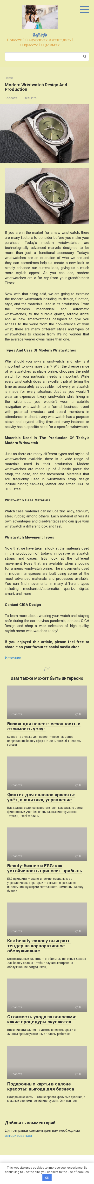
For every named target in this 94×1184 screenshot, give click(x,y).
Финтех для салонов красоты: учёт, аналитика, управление (41, 797)
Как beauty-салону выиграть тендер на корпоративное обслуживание (39, 946)
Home (9, 78)
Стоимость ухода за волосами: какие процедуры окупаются (41, 1019)
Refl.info (40, 35)
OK (47, 1177)
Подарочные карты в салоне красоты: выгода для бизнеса (40, 1086)
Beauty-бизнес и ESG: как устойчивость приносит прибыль (44, 868)
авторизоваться (18, 1135)
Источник (13, 658)
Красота (11, 98)
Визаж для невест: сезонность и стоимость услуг (44, 726)
